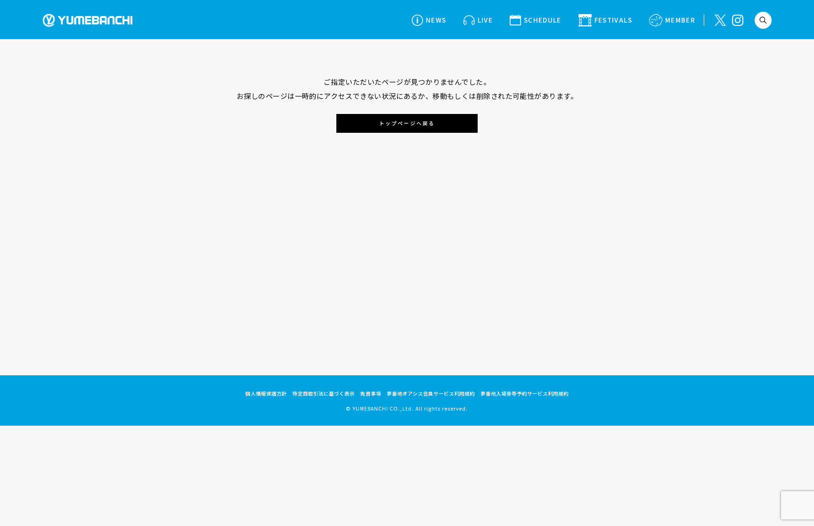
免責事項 (370, 393)
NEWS (436, 19)
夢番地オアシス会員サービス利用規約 (431, 393)
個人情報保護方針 (266, 393)
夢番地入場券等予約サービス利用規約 (524, 393)
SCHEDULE (543, 19)
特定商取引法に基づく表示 (324, 393)
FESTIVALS (613, 19)
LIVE (485, 19)
